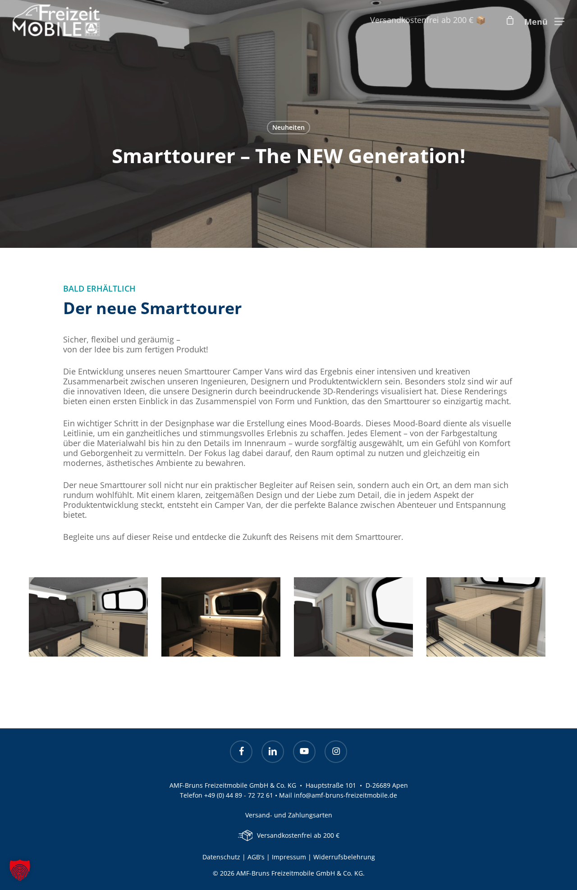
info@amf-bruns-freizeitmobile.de (345, 795)
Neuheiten (288, 127)
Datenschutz (221, 857)
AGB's (256, 857)
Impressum (290, 857)
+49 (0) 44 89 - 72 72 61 (238, 795)
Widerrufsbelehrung (344, 857)
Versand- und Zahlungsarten (288, 815)
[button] (544, 20)
